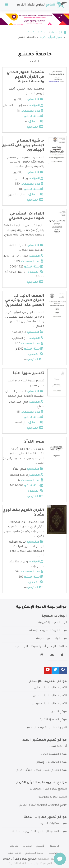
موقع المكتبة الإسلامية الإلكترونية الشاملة (39, 831)
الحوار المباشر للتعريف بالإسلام (47, 727)
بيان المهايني (20, 338)
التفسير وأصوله (34, 396)
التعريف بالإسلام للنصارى (50, 687)
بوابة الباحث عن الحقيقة (51, 638)
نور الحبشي (22, 178)
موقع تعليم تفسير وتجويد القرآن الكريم (41, 770)
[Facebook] (63, 670)
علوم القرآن (34, 442)
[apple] (62, 655)
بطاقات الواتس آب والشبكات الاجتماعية (41, 646)
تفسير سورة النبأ (28, 374)
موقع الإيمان (59, 711)
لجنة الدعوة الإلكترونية (52, 622)
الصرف (21, 245)
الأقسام (40, 846)
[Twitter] (55, 670)
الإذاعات (27, 846)
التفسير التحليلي (15, 391)
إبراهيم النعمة (19, 475)
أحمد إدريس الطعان (16, 105)
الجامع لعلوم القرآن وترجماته (48, 789)
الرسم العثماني (34, 546)
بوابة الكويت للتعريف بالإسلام (48, 630)
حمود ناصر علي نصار (16, 256)
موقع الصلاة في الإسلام (51, 762)
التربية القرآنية (17, 542)
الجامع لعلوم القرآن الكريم (20, 859)
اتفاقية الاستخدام (34, 853)
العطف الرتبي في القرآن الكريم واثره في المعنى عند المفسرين (24, 300)
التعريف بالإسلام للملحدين (50, 695)
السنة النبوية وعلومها (52, 797)
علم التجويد (19, 99)
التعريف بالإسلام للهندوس (49, 703)
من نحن (14, 846)
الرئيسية (54, 846)
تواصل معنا (14, 853)
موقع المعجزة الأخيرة (53, 719)
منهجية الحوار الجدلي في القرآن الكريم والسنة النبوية (25, 77)
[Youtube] (48, 670)
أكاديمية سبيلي (57, 746)
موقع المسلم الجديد (53, 754)
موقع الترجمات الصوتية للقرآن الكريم (43, 805)
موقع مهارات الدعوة (53, 823)
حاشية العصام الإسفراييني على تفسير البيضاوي (23, 145)
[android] (52, 655)
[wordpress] (42, 655)
